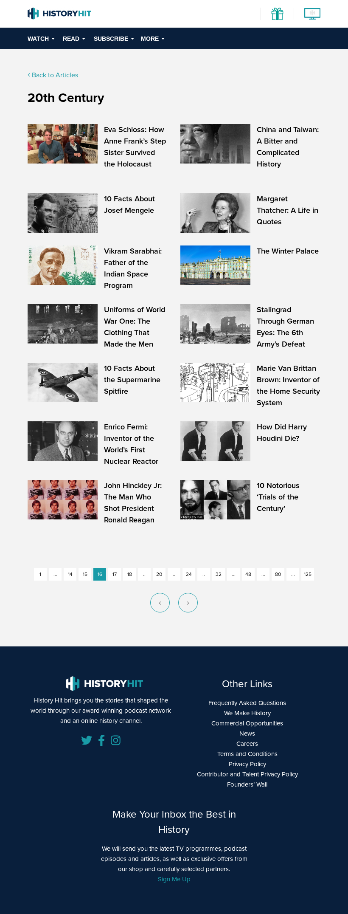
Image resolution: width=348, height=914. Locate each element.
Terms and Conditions (247, 754)
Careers (247, 743)
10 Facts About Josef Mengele (129, 204)
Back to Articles (54, 75)
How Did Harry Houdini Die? (282, 432)
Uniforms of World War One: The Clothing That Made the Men (134, 327)
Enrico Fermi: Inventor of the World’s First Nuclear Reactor (131, 444)
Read (71, 38)
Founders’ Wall (247, 784)
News (247, 733)
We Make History (247, 713)
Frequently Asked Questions (247, 703)
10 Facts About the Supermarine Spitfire (132, 380)
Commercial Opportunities (247, 723)
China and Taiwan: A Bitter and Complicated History (288, 146)
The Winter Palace (288, 251)
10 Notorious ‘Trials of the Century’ (278, 497)
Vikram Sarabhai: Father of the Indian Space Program (133, 268)
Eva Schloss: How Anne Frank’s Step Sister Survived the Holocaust (135, 146)
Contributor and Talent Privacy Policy (247, 774)
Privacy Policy (247, 764)
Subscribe (111, 38)
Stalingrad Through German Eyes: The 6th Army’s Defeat (285, 327)
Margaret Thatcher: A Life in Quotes (287, 210)
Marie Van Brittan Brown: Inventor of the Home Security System (288, 385)
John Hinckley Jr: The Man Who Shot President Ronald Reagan (133, 502)
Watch (38, 38)
